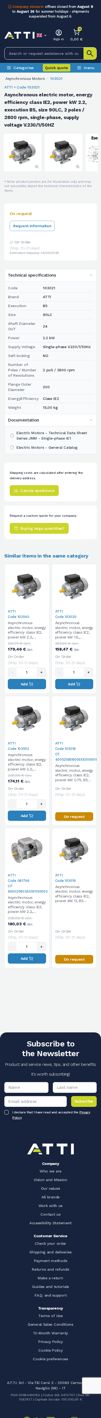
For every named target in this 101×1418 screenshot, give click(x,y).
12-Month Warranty (50, 1333)
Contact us (50, 1214)
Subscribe (84, 1101)
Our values (50, 1188)
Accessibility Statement (50, 1223)
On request (74, 816)
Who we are (50, 1171)
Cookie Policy (50, 1350)
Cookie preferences (50, 1359)
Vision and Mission (50, 1180)
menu (89, 68)
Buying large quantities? (42, 528)
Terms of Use (50, 1316)
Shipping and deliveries (50, 1252)
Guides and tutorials (50, 1286)
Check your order (50, 1243)
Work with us (50, 1205)
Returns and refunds (50, 1269)
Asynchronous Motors (25, 78)
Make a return (50, 1278)
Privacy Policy (50, 1341)
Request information (32, 226)
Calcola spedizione (37, 490)
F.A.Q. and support (50, 1295)
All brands (50, 1197)
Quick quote (56, 68)
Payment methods (50, 1261)
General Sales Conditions (50, 1324)
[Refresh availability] (11, 242)
